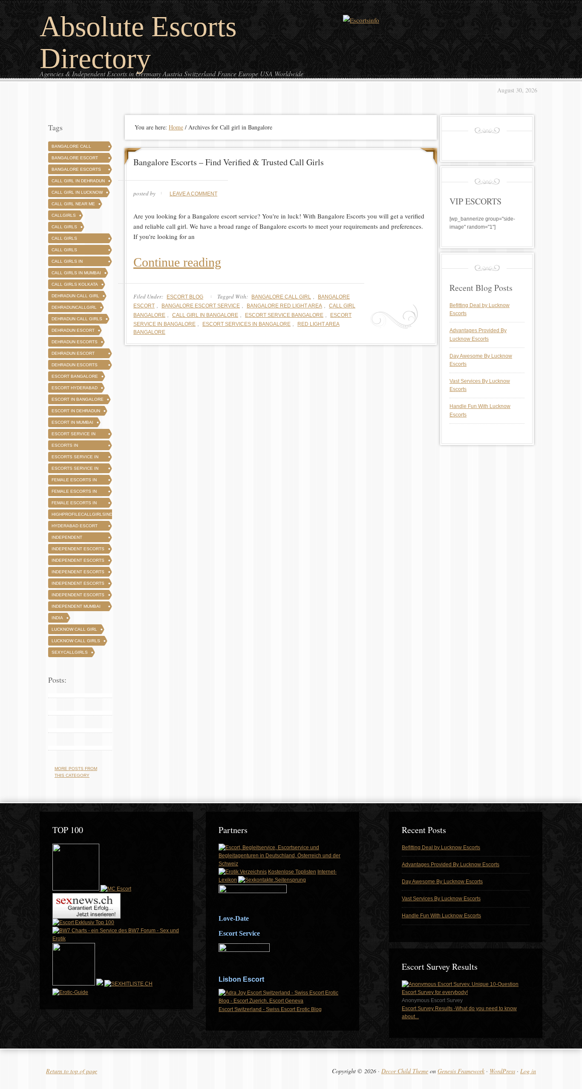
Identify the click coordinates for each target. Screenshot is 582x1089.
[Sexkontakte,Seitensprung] (272, 880)
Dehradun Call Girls (77, 318)
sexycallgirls (70, 652)
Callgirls (64, 215)
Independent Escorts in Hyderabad (78, 584)
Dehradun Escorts (75, 341)
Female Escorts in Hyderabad (74, 492)
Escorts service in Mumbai (75, 469)
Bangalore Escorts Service (76, 170)
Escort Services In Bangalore (246, 324)
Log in (528, 1071)
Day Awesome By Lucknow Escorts (442, 882)
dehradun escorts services (75, 366)
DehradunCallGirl (74, 307)
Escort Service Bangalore (284, 315)
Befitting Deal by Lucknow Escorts (441, 848)
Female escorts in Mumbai (74, 504)
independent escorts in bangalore (78, 573)
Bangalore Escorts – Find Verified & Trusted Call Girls (228, 162)
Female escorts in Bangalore (74, 481)
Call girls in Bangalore (67, 262)
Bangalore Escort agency (75, 159)
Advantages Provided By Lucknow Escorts (450, 865)
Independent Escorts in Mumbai (78, 596)
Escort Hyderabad (75, 387)
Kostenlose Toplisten (292, 872)
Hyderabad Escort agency (75, 527)
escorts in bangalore (65, 446)
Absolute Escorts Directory (138, 42)
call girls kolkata (75, 284)
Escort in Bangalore (78, 399)
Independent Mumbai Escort (76, 607)
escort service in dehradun (73, 435)
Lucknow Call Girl (74, 629)
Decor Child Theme (404, 1071)
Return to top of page (71, 1071)
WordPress (502, 1071)
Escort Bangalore (75, 376)
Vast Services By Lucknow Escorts (441, 899)
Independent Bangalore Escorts (76, 538)
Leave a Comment (193, 194)
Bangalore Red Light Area (284, 306)
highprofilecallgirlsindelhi (87, 514)
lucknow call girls (76, 640)
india (57, 617)
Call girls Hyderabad (65, 251)
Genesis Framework (461, 1071)
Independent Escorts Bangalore (78, 550)
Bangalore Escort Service (200, 306)
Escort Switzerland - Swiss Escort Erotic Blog (270, 1009)
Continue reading (177, 262)
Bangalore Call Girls (71, 147)
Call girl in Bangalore (205, 315)
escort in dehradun (76, 410)
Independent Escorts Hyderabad (78, 561)
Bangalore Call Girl (281, 297)
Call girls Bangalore (65, 239)
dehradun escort (73, 330)
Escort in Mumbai (72, 422)
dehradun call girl (75, 295)
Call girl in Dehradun (78, 180)
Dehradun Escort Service (73, 354)
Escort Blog (185, 297)
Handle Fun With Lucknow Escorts (441, 916)
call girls (64, 226)
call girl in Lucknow (77, 192)
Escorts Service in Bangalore (75, 458)
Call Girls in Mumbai (76, 272)
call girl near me (73, 203)
